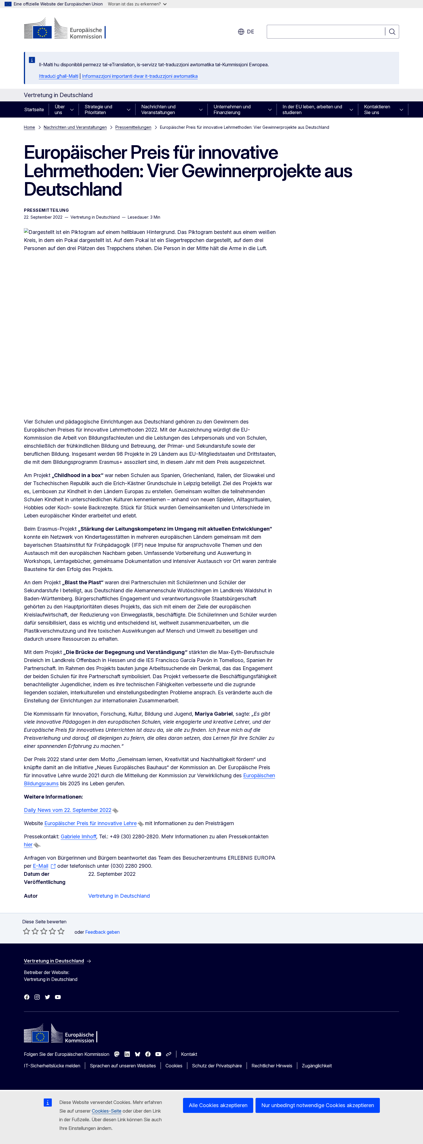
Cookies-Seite (106, 1111)
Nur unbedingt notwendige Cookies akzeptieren (317, 1105)
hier (28, 845)
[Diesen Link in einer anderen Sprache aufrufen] (115, 811)
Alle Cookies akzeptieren (218, 1105)
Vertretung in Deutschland (119, 896)
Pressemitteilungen (133, 127)
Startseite (34, 109)
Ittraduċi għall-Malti (58, 76)
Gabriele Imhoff (78, 836)
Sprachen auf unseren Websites (123, 1066)
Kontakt (189, 1054)
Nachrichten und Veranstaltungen (158, 109)
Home (29, 127)
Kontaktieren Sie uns (377, 109)
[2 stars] (30, 931)
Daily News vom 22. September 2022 (67, 810)
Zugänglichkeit (317, 1066)
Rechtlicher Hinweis (271, 1066)
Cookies (173, 1066)
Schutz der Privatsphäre (217, 1066)
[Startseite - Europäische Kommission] (70, 28)
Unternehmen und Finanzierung (232, 109)
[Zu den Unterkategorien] (74, 109)
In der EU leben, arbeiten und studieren (312, 109)
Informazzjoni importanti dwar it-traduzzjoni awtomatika (140, 76)
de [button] (250, 32)
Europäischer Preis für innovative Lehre (90, 823)
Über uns (60, 109)
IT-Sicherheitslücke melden (52, 1066)
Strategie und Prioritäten (98, 109)
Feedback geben (102, 932)
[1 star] (26, 931)
